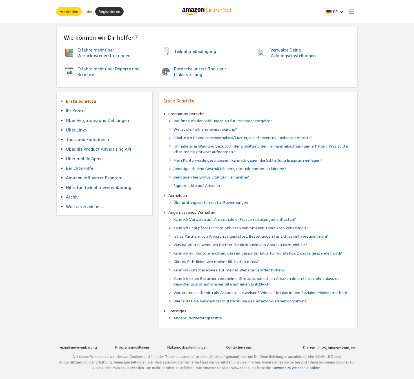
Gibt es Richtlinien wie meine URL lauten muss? (216, 261)
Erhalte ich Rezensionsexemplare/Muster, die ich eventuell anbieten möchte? (243, 137)
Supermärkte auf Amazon (196, 185)
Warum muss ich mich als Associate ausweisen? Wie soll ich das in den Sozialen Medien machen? (260, 292)
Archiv (72, 196)
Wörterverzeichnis (84, 206)
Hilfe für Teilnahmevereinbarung (98, 187)
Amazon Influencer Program (94, 177)
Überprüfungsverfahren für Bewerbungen (210, 202)
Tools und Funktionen (87, 139)
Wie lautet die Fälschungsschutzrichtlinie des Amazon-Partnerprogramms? (240, 300)
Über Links (76, 129)
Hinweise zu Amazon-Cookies (296, 367)
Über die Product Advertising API (98, 148)
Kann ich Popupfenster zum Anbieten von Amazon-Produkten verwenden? (240, 227)
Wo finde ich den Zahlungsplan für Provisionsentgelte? (222, 120)
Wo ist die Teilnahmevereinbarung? (205, 129)
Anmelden (69, 11)
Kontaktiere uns (239, 347)
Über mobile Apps (83, 158)
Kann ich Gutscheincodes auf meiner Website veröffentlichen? (229, 269)
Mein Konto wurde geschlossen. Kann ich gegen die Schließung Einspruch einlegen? (247, 160)
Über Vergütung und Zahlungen (97, 120)
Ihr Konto (75, 110)
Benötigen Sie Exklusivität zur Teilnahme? (211, 177)
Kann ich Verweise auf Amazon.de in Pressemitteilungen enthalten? (234, 219)
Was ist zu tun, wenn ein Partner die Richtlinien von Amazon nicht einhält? (240, 244)
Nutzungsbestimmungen (187, 347)
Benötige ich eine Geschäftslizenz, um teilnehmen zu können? (229, 168)
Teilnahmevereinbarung (77, 347)
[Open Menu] (351, 11)
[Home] (207, 11)
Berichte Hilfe (79, 168)
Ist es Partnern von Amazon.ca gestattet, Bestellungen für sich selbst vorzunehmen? (250, 236)
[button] (335, 11)
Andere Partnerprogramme (197, 317)
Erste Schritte (81, 101)
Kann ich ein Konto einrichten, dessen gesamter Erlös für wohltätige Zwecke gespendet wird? (257, 253)
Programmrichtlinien (132, 347)
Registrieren (109, 11)
